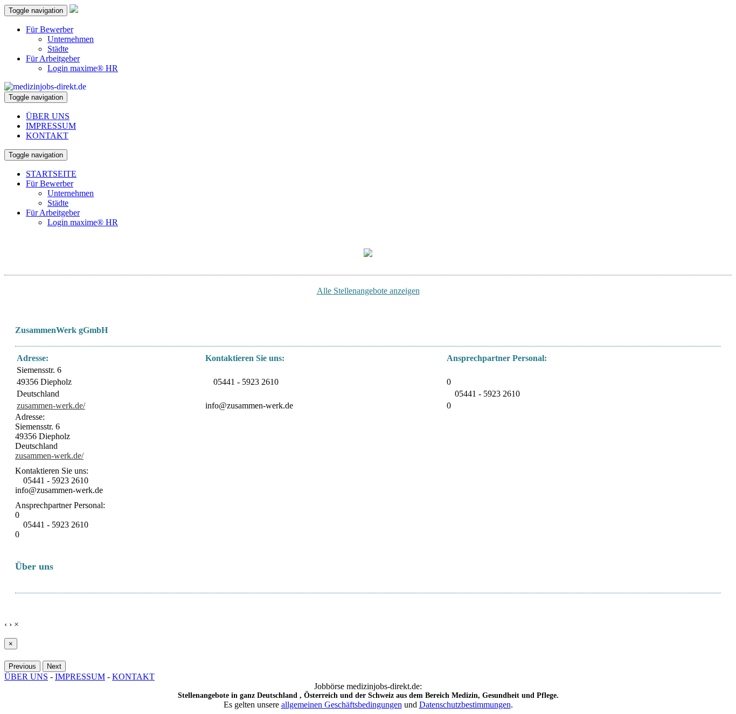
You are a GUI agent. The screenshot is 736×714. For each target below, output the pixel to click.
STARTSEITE (51, 173)
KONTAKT (47, 135)
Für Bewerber (49, 29)
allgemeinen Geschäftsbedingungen (341, 704)
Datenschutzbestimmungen (465, 704)
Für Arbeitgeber (53, 58)
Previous (22, 666)
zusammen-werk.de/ (51, 405)
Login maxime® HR (82, 68)
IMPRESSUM (51, 125)
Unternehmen (70, 39)
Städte (57, 48)
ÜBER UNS (48, 116)
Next (54, 666)
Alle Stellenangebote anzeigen (368, 290)
